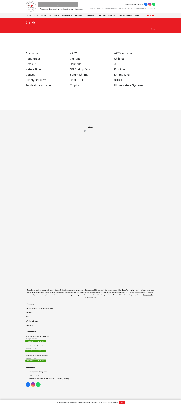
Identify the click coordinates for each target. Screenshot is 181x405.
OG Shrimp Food (80, 69)
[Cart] (142, 15)
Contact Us (151, 8)
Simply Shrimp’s (36, 80)
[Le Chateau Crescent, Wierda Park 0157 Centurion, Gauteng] (27, 379)
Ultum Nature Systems (128, 85)
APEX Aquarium (124, 53)
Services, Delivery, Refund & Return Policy (103, 8)
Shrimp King (122, 74)
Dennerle (75, 64)
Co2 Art (31, 64)
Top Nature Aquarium (39, 85)
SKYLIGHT (76, 80)
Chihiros (119, 58)
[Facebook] (145, 4)
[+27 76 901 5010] (27, 375)
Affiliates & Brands (140, 8)
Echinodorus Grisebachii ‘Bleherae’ (37, 355)
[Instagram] (149, 4)
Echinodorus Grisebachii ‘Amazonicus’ (38, 346)
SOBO (118, 80)
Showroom (122, 8)
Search (54, 5)
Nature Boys (33, 69)
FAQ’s (130, 8)
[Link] (31, 6)
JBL (116, 64)
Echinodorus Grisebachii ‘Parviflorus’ (37, 336)
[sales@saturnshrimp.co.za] (27, 372)
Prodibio (119, 69)
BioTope (75, 58)
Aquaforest (33, 58)
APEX (73, 53)
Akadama (32, 53)
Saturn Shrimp (79, 74)
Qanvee (30, 74)
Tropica (75, 85)
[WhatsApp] (153, 4)
